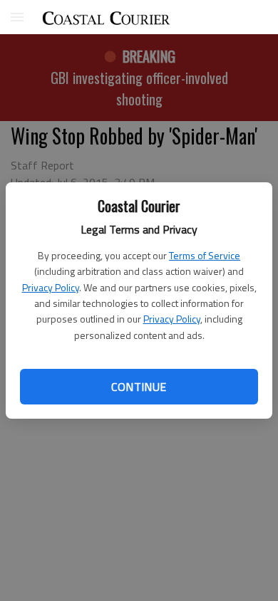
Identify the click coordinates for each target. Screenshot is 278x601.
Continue (138, 386)
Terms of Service (204, 255)
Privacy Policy (50, 287)
